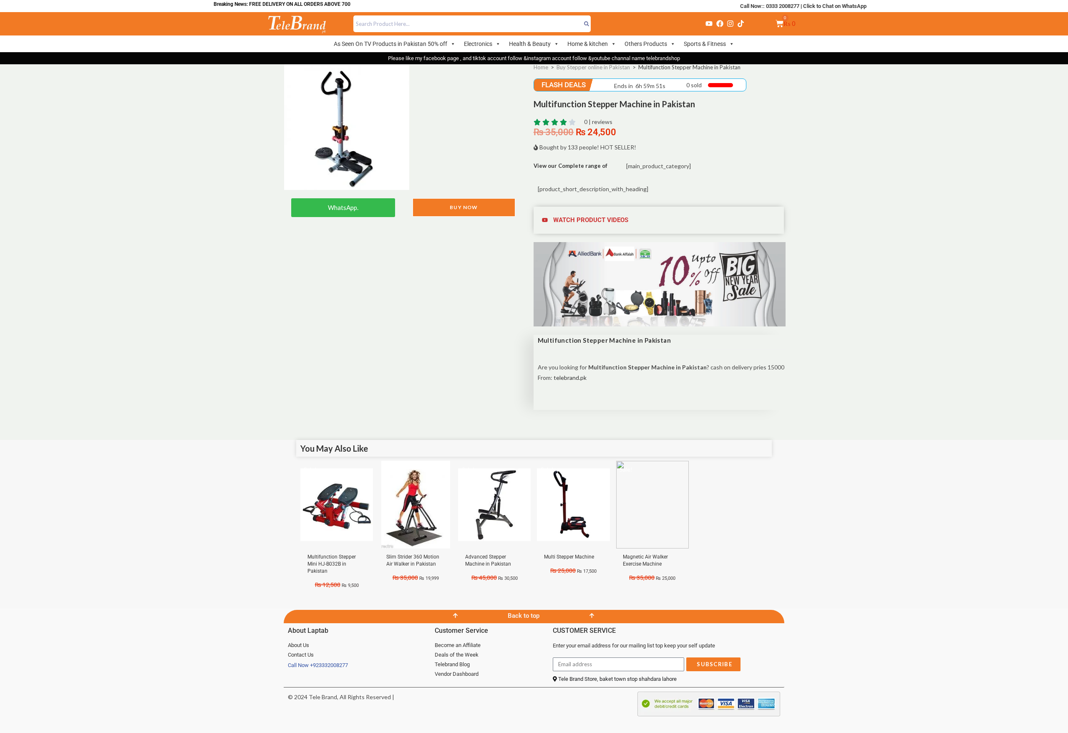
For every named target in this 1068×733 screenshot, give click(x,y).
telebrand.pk (570, 377)
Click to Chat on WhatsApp (834, 6)
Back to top (523, 615)
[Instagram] (730, 24)
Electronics (478, 43)
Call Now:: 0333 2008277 (769, 6)
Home (541, 67)
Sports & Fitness (705, 43)
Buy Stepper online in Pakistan (593, 67)
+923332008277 (329, 665)
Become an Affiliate (458, 645)
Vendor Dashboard (457, 674)
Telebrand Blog (452, 664)
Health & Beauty (530, 43)
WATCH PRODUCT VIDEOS (590, 220)
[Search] (587, 23)
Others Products (646, 43)
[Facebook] (719, 24)
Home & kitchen (587, 43)
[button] (660, 220)
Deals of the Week (457, 655)
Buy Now (464, 207)
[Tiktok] (741, 24)
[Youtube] (709, 24)
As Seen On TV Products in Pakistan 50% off (390, 43)
